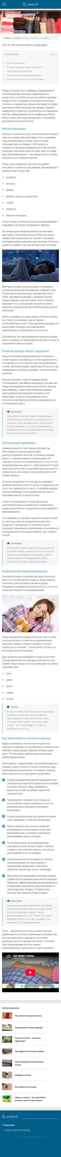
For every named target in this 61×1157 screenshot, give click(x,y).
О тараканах (8, 1125)
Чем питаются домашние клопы (28, 1016)
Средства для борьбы (17, 1129)
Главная (7, 38)
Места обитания (16, 63)
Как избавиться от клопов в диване (29, 1051)
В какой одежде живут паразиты (25, 67)
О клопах (17, 38)
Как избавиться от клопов (25, 1087)
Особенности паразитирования (24, 75)
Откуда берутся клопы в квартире (29, 1027)
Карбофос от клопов (23, 1075)
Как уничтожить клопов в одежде (25, 79)
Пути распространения (19, 71)
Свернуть (53, 54)
